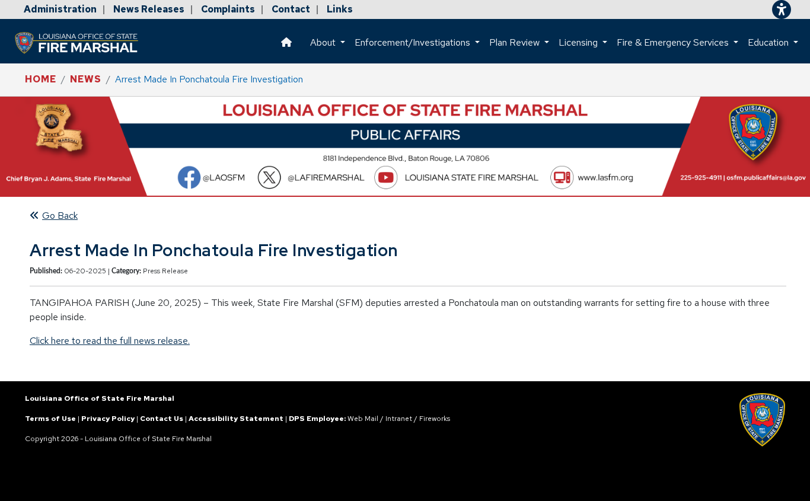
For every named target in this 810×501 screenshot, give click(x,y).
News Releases (148, 9)
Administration (60, 9)
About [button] (324, 42)
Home (40, 79)
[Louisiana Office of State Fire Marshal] (83, 43)
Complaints (228, 9)
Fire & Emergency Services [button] (674, 42)
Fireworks (434, 418)
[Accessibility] (781, 9)
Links (340, 9)
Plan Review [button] (515, 42)
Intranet (398, 418)
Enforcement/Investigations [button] (414, 42)
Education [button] (769, 42)
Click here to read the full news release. (110, 340)
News (85, 79)
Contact (291, 9)
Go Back (60, 215)
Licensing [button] (579, 42)
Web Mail (362, 418)
